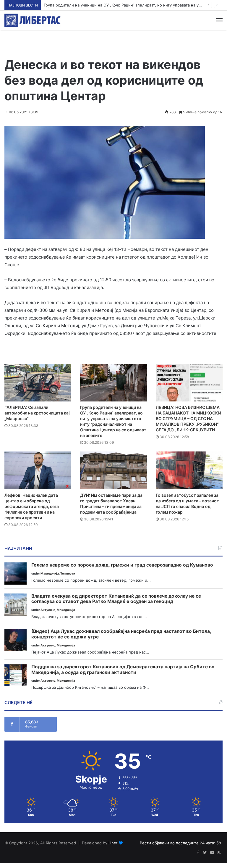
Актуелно (47, 610)
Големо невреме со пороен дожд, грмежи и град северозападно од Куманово (122, 565)
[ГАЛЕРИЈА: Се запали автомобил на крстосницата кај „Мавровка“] (37, 382)
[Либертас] (32, 20)
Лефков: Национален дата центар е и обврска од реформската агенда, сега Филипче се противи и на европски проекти (31, 506)
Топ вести (67, 573)
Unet (113, 843)
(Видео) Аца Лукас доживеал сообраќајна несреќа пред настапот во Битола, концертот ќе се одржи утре (121, 634)
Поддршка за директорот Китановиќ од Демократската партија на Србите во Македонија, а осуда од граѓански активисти (123, 669)
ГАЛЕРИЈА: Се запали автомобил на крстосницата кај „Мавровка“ (37, 413)
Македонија (49, 573)
